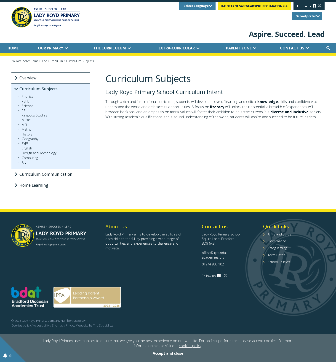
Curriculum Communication (45, 174)
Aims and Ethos (279, 234)
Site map (58, 325)
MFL (25, 125)
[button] (328, 48)
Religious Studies (34, 115)
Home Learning (33, 185)
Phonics (27, 97)
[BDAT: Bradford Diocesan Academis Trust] (29, 298)
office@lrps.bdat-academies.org (215, 255)
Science (27, 106)
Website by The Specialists (95, 325)
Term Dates (276, 255)
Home (13, 48)
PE (23, 111)
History (27, 134)
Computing (30, 158)
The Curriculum (109, 48)
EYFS (25, 144)
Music (26, 120)
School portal (306, 16)
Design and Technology (39, 153)
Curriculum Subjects (38, 89)
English (27, 148)
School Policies (279, 262)
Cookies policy (21, 325)
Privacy (70, 325)
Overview (28, 78)
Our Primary (50, 48)
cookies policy (190, 345)
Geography (30, 139)
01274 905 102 (213, 264)
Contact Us (292, 48)
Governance (277, 241)
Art (24, 162)
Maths (26, 129)
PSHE (25, 101)
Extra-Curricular (177, 48)
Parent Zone (238, 48)
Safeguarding (277, 248)
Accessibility (41, 325)
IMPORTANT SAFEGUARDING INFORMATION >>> (254, 6)
